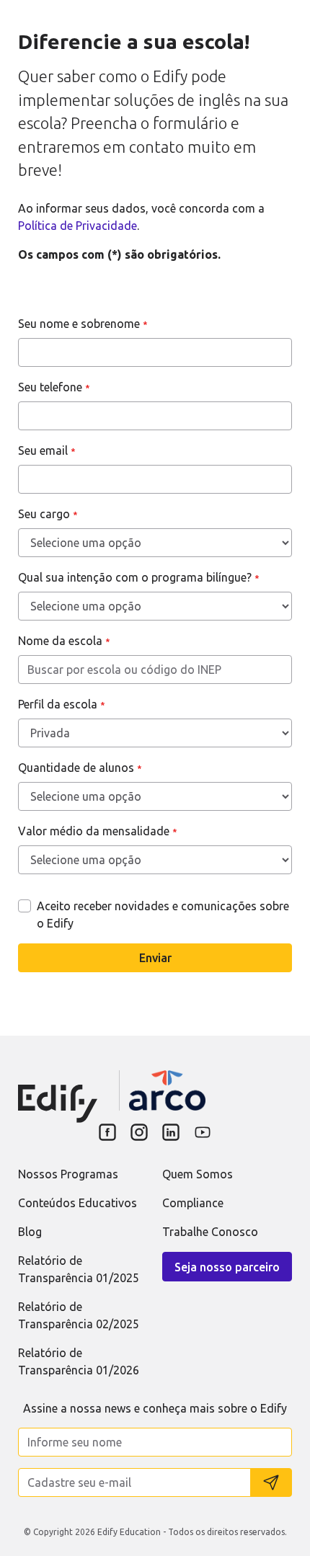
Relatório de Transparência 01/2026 (78, 1361)
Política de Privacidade (77, 225)
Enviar (155, 957)
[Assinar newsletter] (271, 1482)
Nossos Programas (68, 1174)
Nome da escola (64, 640)
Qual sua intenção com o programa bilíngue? (139, 577)
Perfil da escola (61, 704)
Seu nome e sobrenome (83, 323)
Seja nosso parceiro (227, 1267)
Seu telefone (54, 387)
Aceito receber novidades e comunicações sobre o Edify (163, 914)
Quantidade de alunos (80, 767)
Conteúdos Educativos (77, 1202)
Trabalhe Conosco (210, 1231)
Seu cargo (48, 513)
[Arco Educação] (167, 1090)
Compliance (192, 1202)
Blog (30, 1231)
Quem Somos (197, 1174)
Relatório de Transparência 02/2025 (78, 1315)
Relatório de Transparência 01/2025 (78, 1269)
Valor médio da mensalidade (97, 830)
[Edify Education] (57, 1091)
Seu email (47, 450)
